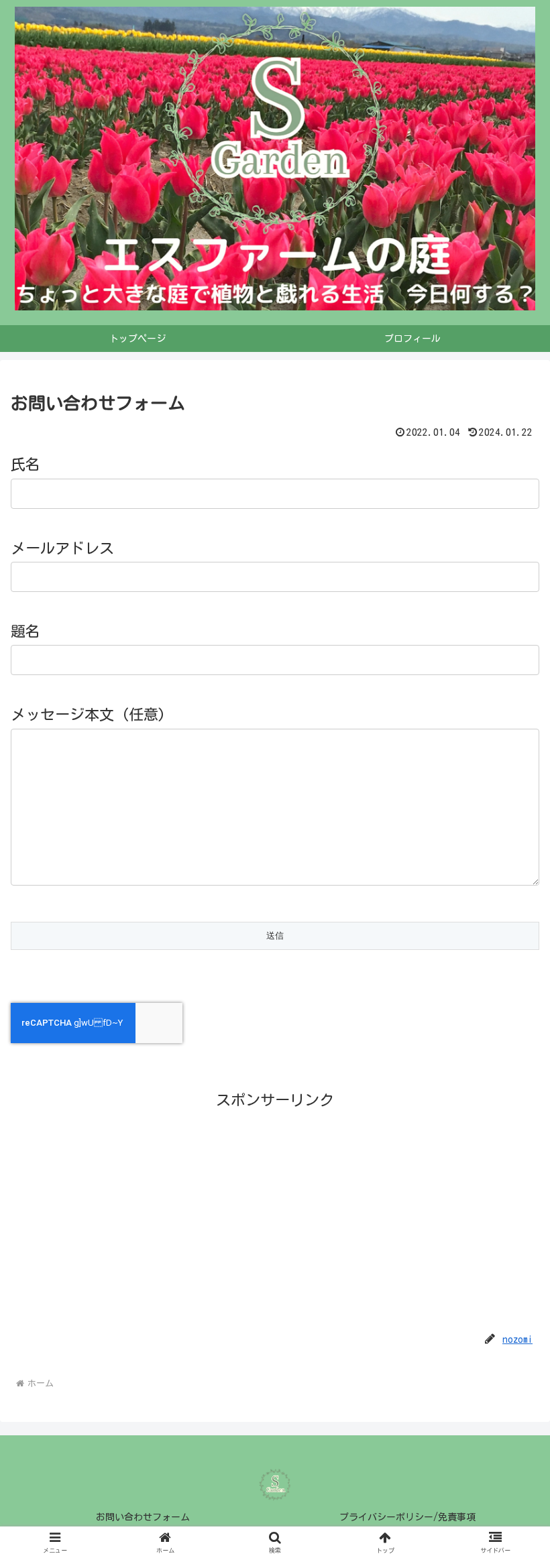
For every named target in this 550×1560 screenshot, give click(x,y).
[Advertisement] (275, 1208)
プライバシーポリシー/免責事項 (407, 1517)
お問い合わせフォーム (143, 1517)
